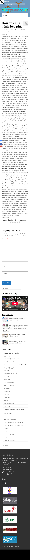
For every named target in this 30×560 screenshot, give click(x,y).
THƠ (5, 416)
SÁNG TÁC (7, 397)
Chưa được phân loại (10, 362)
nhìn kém (7, 391)
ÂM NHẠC (7, 356)
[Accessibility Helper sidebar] (2, 2)
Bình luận (5, 238)
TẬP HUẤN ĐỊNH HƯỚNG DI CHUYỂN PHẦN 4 (17, 319)
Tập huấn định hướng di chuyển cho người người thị (14, 410)
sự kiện (6, 400)
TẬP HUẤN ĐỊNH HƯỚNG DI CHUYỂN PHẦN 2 (17, 335)
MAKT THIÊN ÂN (9, 385)
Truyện (6, 428)
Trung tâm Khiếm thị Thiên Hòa (13, 425)
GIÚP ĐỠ (6, 376)
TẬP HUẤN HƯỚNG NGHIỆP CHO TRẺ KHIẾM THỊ (17, 342)
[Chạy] (4, 309)
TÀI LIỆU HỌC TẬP (9, 403)
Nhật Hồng (7, 388)
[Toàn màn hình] (26, 309)
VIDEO (6, 437)
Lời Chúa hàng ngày (9, 382)
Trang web (4, 273)
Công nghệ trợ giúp (9, 368)
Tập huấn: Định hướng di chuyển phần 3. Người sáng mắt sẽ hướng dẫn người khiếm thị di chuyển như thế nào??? (15, 327)
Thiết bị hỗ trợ (8, 413)
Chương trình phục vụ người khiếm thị (15, 365)
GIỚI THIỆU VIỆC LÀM (10, 374)
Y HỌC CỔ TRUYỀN (9, 440)
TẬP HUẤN (7, 406)
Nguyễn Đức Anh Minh (9, 29)
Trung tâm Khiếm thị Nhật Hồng (13, 422)
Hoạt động (7, 379)
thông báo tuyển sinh (10, 419)
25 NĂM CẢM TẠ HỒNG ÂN (11, 353)
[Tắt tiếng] (23, 309)
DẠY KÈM (6, 371)
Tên (3, 260)
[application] (15, 303)
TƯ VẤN (6, 431)
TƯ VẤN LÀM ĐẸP (9, 434)
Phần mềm (7, 394)
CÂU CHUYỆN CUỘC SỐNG (11, 359)
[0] (1, 144)
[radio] (11, 222)
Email (3, 266)
